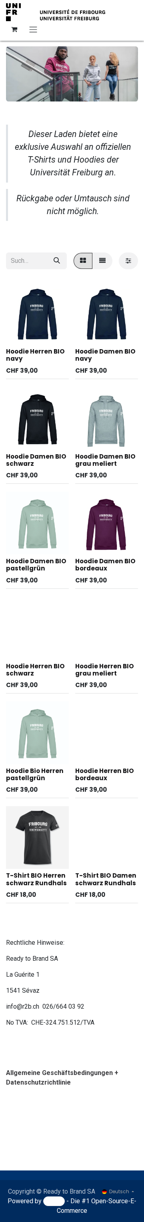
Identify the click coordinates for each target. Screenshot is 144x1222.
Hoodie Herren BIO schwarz (35, 670)
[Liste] (102, 260)
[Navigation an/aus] (33, 29)
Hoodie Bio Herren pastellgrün (35, 774)
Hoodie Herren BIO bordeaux (104, 774)
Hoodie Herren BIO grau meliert (104, 670)
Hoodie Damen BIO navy (105, 355)
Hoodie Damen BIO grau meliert (105, 460)
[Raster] (83, 260)
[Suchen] (57, 260)
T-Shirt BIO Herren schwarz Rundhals (36, 879)
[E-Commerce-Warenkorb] (14, 29)
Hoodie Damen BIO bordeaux (105, 564)
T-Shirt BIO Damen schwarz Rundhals (105, 879)
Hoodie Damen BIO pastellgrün (36, 564)
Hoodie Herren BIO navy (35, 355)
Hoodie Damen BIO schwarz (36, 460)
